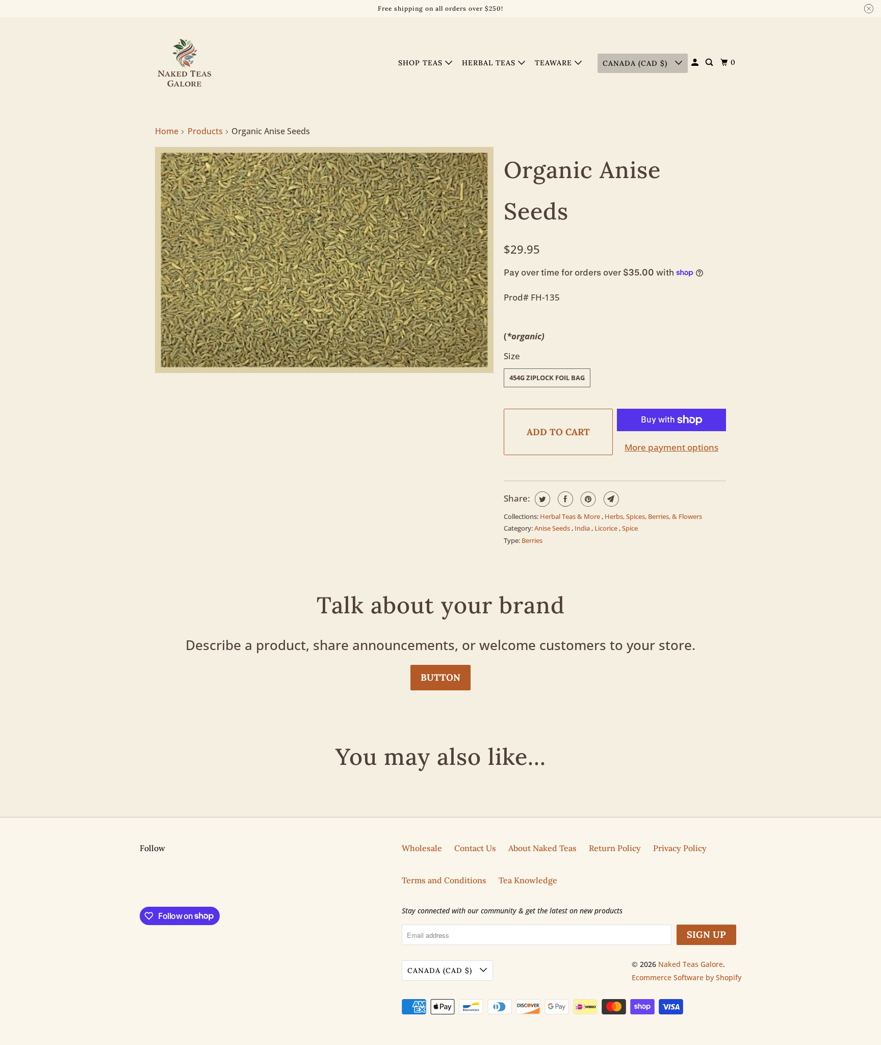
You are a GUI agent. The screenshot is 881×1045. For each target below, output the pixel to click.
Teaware (555, 62)
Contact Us (475, 848)
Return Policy (615, 848)
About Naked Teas (542, 848)
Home (166, 131)
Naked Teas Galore (690, 964)
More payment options (671, 447)
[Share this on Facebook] (564, 499)
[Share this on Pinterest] (587, 499)
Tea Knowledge (528, 880)
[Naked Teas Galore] (185, 63)
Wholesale (422, 848)
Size (512, 356)
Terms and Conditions (444, 880)
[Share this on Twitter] (541, 499)
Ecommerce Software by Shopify (686, 977)
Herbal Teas (490, 62)
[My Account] (696, 62)
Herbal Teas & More (571, 516)
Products (205, 131)
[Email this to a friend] (610, 499)
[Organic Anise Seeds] (324, 260)
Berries (532, 540)
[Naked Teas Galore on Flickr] (142, 882)
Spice (630, 528)
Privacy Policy (680, 848)
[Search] (710, 62)
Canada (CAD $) (636, 63)
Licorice (606, 528)
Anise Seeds (553, 528)
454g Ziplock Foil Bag (547, 377)
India (583, 528)
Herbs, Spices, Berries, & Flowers (653, 516)
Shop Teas (421, 62)
